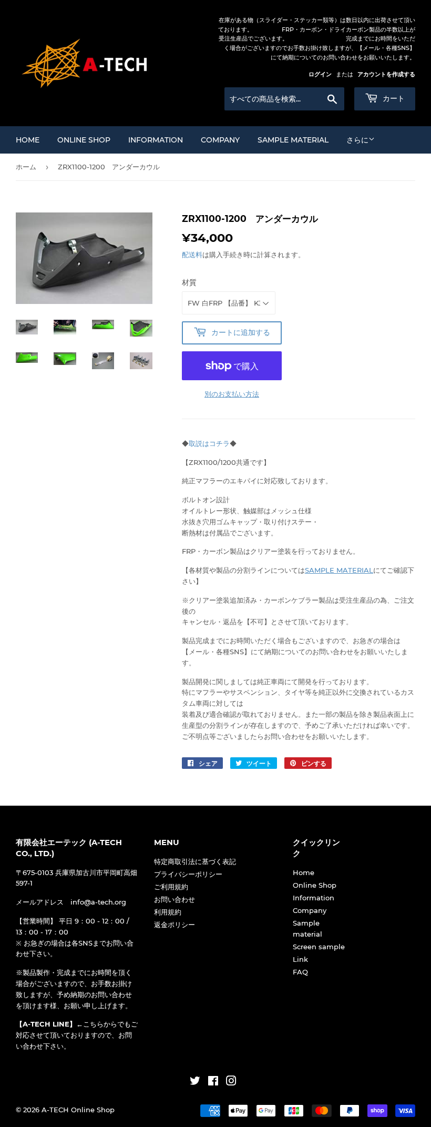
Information (155, 140)
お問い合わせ (174, 899)
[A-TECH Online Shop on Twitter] (195, 1082)
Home (27, 140)
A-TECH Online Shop (78, 1109)
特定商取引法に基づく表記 (195, 861)
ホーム (26, 167)
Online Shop (83, 140)
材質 (189, 282)
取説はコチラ (209, 443)
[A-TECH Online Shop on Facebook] (213, 1082)
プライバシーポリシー (188, 874)
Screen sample (319, 946)
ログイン (320, 74)
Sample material (293, 140)
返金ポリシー (174, 924)
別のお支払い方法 (231, 394)
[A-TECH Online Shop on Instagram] (231, 1082)
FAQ (300, 972)
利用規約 (167, 912)
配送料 (192, 254)
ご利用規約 (171, 886)
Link (300, 959)
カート (393, 98)
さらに (357, 140)
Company (220, 140)
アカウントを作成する (386, 74)
